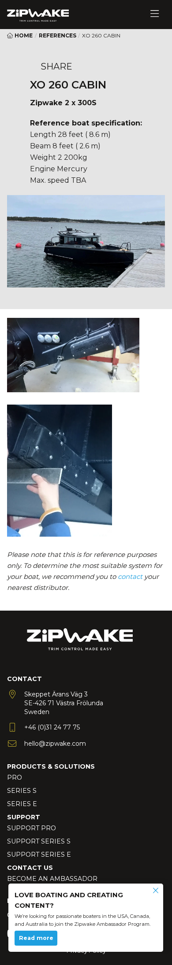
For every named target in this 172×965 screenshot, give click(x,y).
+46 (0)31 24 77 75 (52, 727)
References (57, 35)
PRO (14, 777)
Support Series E (39, 854)
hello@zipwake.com (55, 744)
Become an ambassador (52, 879)
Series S (22, 791)
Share (56, 66)
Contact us (30, 868)
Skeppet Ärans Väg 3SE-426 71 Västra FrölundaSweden (63, 703)
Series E (22, 804)
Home (23, 35)
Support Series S (39, 841)
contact (130, 576)
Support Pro (31, 828)
